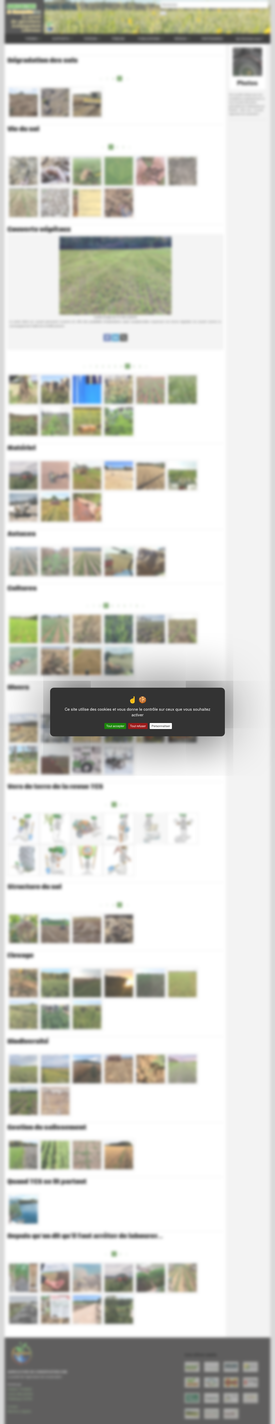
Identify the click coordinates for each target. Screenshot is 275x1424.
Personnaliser (161, 726)
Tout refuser (138, 726)
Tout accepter (115, 726)
